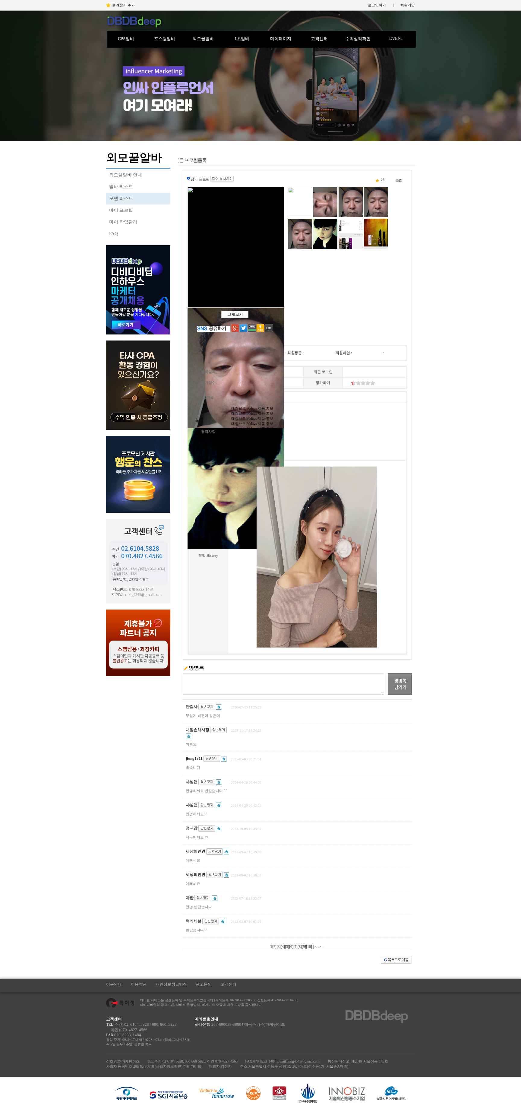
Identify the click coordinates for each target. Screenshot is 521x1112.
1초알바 (242, 38)
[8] (300, 947)
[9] (304, 947)
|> (314, 947)
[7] (295, 947)
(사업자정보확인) (168, 1066)
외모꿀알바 (203, 38)
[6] (291, 947)
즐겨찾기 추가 (123, 5)
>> (319, 947)
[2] (274, 947)
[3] (278, 947)
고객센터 (319, 38)
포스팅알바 (164, 38)
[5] (287, 947)
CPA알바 (126, 38)
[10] (309, 947)
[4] (283, 947)
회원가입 (407, 5)
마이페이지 (280, 38)
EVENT (396, 38)
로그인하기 (377, 5)
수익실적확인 (358, 38)
